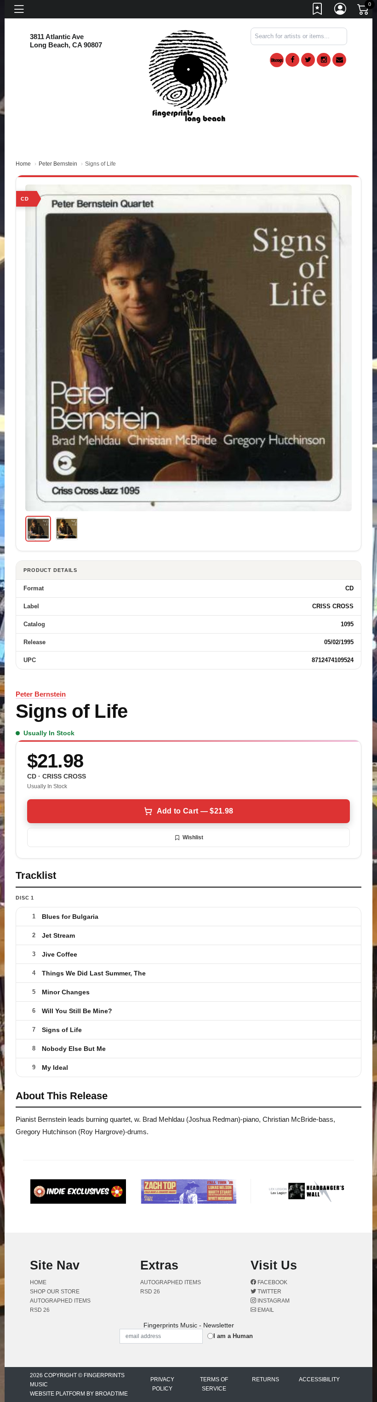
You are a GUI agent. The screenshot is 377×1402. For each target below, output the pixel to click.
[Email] (339, 60)
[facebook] (292, 60)
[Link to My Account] (340, 10)
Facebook (271, 1282)
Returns (265, 1379)
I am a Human (233, 1336)
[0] (363, 11)
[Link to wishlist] (317, 10)
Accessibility (319, 1379)
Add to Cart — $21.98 (195, 811)
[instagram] (323, 60)
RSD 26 (40, 1310)
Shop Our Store (55, 1291)
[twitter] (308, 60)
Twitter (268, 1291)
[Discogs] (277, 60)
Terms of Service (214, 1384)
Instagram (273, 1301)
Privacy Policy (162, 1384)
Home (23, 164)
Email (265, 1310)
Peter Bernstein (58, 164)
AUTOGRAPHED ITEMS (60, 1301)
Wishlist (193, 837)
